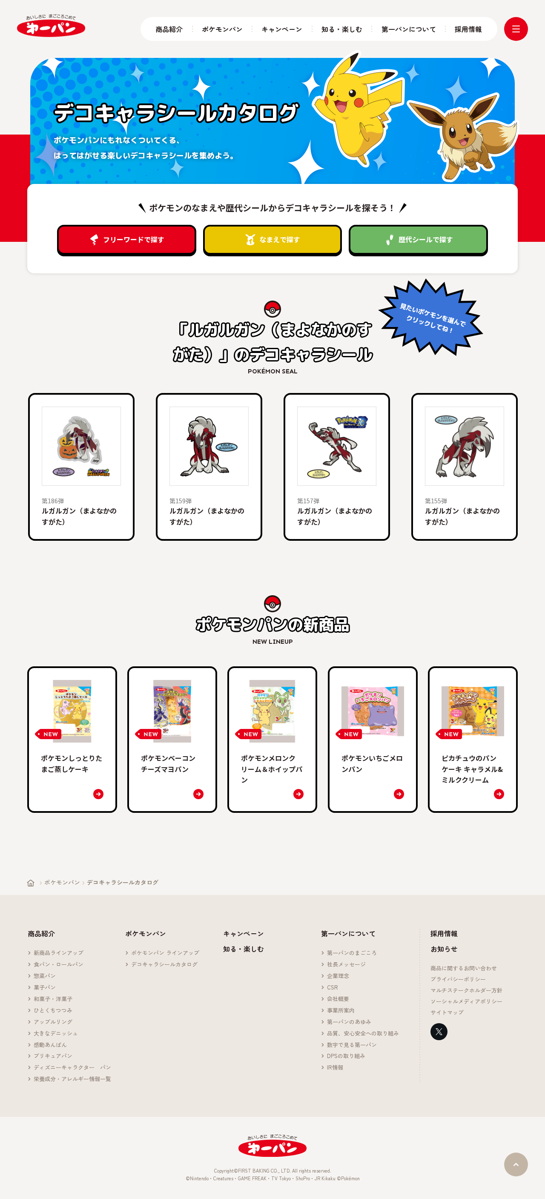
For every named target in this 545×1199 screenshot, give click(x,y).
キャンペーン (281, 29)
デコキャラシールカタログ (164, 964)
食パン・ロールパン (58, 964)
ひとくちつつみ (53, 1010)
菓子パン (45, 987)
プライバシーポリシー (458, 979)
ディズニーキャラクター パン (72, 1067)
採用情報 (468, 29)
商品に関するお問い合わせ (463, 968)
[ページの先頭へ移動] (516, 1164)
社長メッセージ (346, 964)
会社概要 (338, 999)
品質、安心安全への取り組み (363, 1033)
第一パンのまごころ (352, 953)
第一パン (51, 25)
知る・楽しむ (341, 29)
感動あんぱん (50, 1045)
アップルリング (53, 1022)
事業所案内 (341, 1010)
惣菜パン (45, 976)
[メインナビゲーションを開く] (516, 29)
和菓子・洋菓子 (53, 999)
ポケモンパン (222, 29)
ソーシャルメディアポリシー (466, 1001)
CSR (332, 987)
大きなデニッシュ (56, 1033)
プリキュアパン (53, 1056)
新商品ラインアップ (58, 953)
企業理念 (338, 976)
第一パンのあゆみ (349, 1022)
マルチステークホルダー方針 (466, 990)
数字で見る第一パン (352, 1045)
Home (31, 883)
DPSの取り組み (346, 1056)
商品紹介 (169, 29)
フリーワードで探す (133, 239)
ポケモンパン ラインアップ (165, 953)
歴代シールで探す (426, 239)
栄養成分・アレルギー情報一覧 (72, 1079)
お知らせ (444, 949)
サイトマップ (447, 1012)
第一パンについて (409, 29)
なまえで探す (279, 239)
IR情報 (335, 1067)
